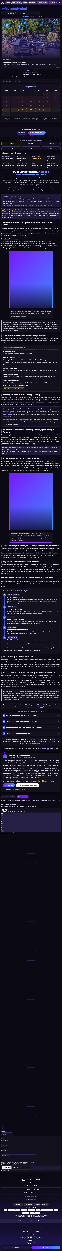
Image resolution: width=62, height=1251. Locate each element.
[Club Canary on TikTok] (25, 1237)
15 (47, 102)
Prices (12, 144)
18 (14, 106)
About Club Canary (30, 1192)
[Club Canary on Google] (42, 1237)
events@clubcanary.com (45, 420)
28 (39, 110)
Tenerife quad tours (28, 707)
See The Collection (35, 743)
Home (8, 2)
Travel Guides (42, 2)
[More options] (56, 2)
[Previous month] (4, 86)
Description (22, 132)
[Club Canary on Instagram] (19, 1237)
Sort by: (3, 1132)
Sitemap (37, 1231)
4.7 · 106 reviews (36, 132)
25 (14, 110)
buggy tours (42, 707)
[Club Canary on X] (34, 1237)
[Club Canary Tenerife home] (2, 2)
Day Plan (51, 144)
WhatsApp (7, 215)
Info (12, 148)
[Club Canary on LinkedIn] (31, 1237)
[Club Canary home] (31, 1180)
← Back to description (9, 796)
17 (6, 106)
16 (55, 102)
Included (31, 144)
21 (39, 106)
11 (14, 102)
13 (31, 102)
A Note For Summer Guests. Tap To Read (31, 1221)
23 (55, 106)
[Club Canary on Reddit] (40, 1237)
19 (22, 106)
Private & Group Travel (30, 1189)
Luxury (51, 2)
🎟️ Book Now (9, 785)
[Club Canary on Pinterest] (37, 1237)
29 (47, 110)
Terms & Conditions (25, 1228)
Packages (32, 2)
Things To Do (16, 2)
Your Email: (4, 1145)
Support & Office (30, 1196)
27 (31, 110)
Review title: (5, 1150)
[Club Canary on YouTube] (22, 1237)
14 (39, 102)
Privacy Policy (37, 1228)
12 (22, 102)
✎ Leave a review (22, 796)
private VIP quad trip (38, 705)
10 (6, 102)
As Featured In (30, 1199)
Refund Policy (24, 1231)
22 (47, 106)
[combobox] (31, 81)
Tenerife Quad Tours (28, 1175)
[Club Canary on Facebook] (28, 1237)
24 (6, 110)
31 (6, 114)
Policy (51, 148)
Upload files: (18, 1164)
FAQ (32, 148)
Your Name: (4, 1141)
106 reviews (33, 13)
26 (23, 110)
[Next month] (57, 86)
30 (55, 110)
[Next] (37, 70)
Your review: (5, 1155)
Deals (25, 2)
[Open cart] (59, 2)
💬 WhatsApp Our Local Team (27, 785)
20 (31, 106)
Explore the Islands (30, 1186)
